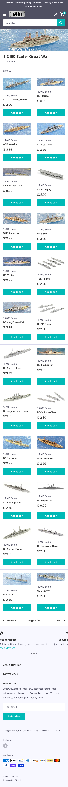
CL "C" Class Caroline (15, 99)
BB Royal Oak (44, 500)
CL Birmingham (12, 502)
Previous (11, 620)
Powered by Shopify (12, 780)
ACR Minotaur (45, 458)
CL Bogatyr (43, 590)
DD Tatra (8, 594)
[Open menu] (4, 14)
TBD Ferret (43, 278)
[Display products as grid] (58, 71)
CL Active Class (11, 367)
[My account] (55, 14)
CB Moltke (9, 275)
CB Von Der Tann (12, 185)
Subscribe (14, 716)
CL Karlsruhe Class (47, 545)
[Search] (61, 22)
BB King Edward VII (13, 322)
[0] (62, 14)
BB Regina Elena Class (15, 411)
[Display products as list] (63, 71)
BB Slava (42, 233)
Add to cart (17, 112)
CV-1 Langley (44, 189)
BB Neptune (10, 458)
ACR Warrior (10, 144)
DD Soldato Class (46, 412)
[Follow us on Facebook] (5, 745)
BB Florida (43, 95)
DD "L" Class (44, 323)
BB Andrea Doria (12, 548)
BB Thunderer (45, 364)
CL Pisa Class (44, 144)
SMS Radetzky (11, 233)
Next (58, 620)
